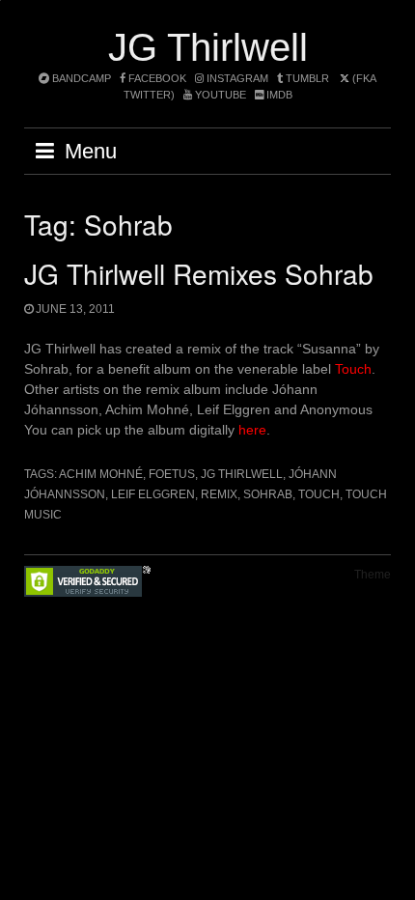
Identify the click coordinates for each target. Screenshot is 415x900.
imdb (277, 94)
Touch (353, 369)
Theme (372, 574)
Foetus (172, 474)
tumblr (307, 78)
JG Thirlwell (208, 47)
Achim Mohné (101, 474)
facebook (155, 78)
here (252, 429)
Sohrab (267, 494)
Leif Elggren (153, 494)
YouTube (219, 94)
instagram (236, 78)
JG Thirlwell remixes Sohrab (199, 273)
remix (219, 494)
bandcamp (80, 78)
